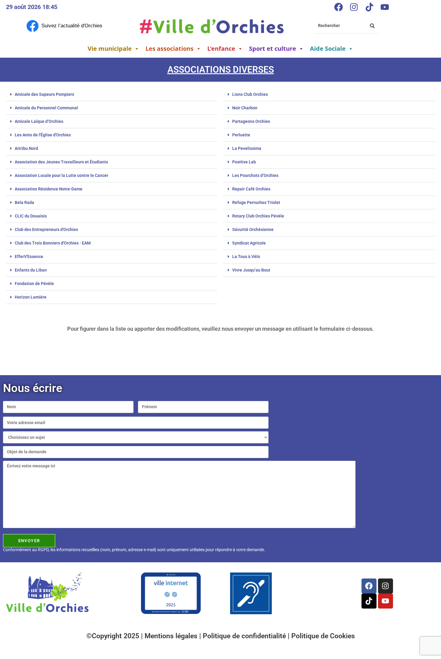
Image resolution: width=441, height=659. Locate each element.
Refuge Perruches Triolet (256, 202)
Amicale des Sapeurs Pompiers (44, 94)
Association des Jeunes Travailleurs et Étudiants (61, 161)
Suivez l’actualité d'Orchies (71, 26)
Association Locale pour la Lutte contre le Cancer (61, 175)
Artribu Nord (26, 148)
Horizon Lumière (30, 297)
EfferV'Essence (29, 256)
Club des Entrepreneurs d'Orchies (46, 229)
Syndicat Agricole (249, 243)
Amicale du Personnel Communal (46, 107)
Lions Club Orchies (250, 94)
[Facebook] (338, 7)
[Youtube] (385, 7)
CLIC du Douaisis (31, 216)
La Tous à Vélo (246, 256)
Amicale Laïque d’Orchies (39, 121)
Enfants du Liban (31, 270)
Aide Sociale (328, 48)
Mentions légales (172, 636)
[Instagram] (354, 7)
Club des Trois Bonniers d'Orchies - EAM (53, 243)
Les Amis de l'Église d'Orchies (43, 134)
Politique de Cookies (323, 636)
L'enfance (221, 48)
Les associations (170, 48)
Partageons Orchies (251, 121)
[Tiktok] (369, 7)
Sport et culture (272, 48)
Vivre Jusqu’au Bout (251, 270)
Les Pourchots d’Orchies (255, 175)
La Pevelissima (246, 148)
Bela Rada (24, 202)
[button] (112, 94)
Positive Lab (244, 161)
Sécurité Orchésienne (253, 229)
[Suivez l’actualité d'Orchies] (32, 26)
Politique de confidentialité (245, 636)
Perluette (241, 134)
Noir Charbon (244, 107)
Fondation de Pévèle (34, 283)
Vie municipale (110, 48)
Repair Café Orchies (251, 189)
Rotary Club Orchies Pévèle (258, 216)
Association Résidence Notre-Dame (48, 189)
